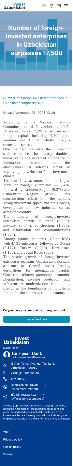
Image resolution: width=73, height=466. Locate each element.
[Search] (44, 5)
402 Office (18, 379)
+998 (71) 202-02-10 (25, 373)
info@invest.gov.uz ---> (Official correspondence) (27, 396)
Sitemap (8, 454)
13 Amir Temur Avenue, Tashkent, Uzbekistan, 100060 (33, 365)
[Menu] (66, 5)
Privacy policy (12, 439)
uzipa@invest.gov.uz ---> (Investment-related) (29, 387)
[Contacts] (58, 5)
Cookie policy (12, 446)
